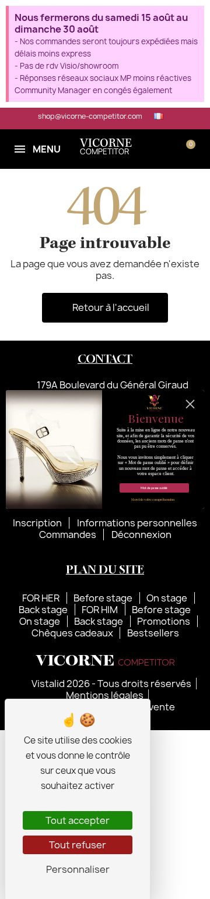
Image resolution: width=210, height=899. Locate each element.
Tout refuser (77, 844)
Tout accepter (78, 820)
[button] (151, 149)
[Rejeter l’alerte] (193, 17)
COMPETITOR (106, 148)
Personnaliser (78, 869)
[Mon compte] (170, 149)
